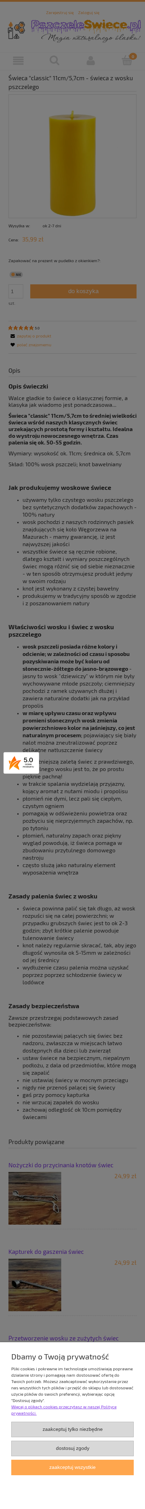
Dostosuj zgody (72, 1448)
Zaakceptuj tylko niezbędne (73, 1429)
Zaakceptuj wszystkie (72, 1467)
